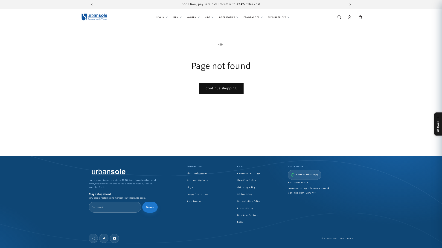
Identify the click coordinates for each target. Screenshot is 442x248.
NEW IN (160, 17)
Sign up (150, 207)
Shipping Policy (246, 187)
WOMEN (191, 17)
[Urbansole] (94, 17)
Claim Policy (244, 194)
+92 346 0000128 (298, 182)
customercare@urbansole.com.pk (308, 188)
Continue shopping (221, 88)
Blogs (190, 187)
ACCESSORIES (227, 17)
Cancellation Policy (248, 201)
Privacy (342, 238)
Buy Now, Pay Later (248, 215)
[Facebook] (103, 238)
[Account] (350, 17)
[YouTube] (114, 238)
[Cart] (360, 17)
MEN (175, 17)
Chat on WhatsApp (307, 174)
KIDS (207, 17)
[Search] (339, 17)
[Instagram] (93, 238)
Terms (350, 238)
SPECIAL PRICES (277, 17)
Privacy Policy (245, 208)
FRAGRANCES (251, 17)
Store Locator (194, 201)
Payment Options (197, 180)
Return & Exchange (248, 173)
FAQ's (240, 221)
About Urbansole (197, 173)
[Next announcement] (350, 4)
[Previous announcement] (92, 4)
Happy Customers (198, 194)
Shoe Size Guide (246, 180)
